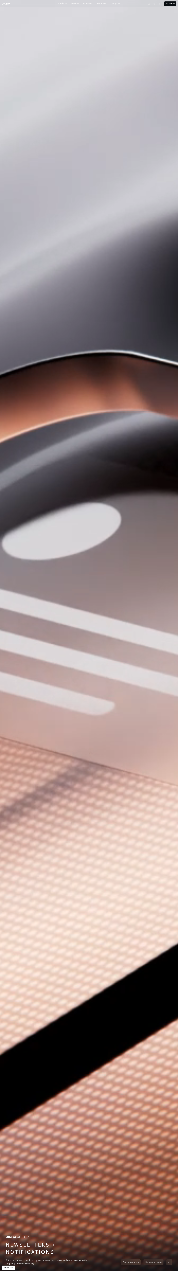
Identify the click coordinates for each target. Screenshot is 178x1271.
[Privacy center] (149, 4)
